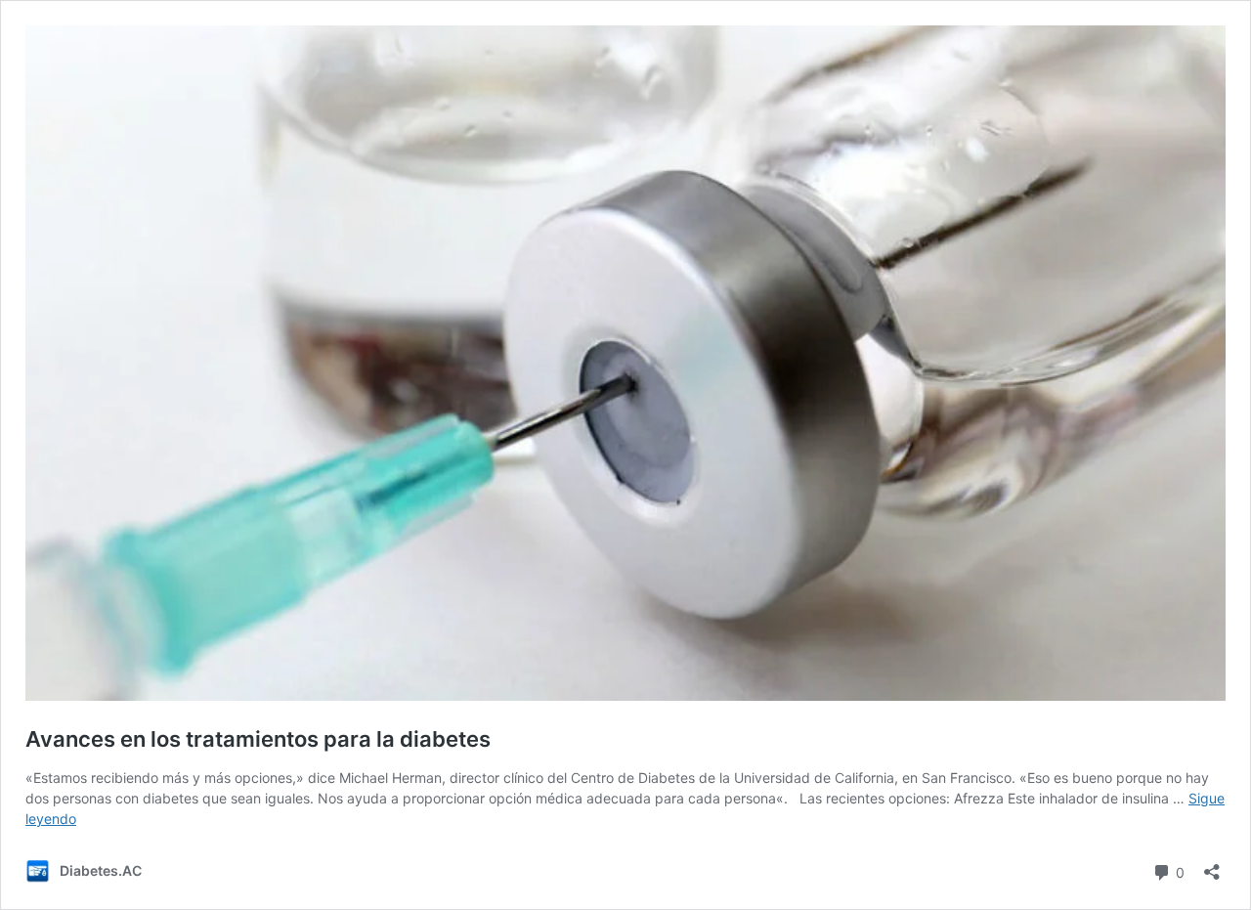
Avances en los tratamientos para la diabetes (258, 739)
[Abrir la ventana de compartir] (1212, 865)
